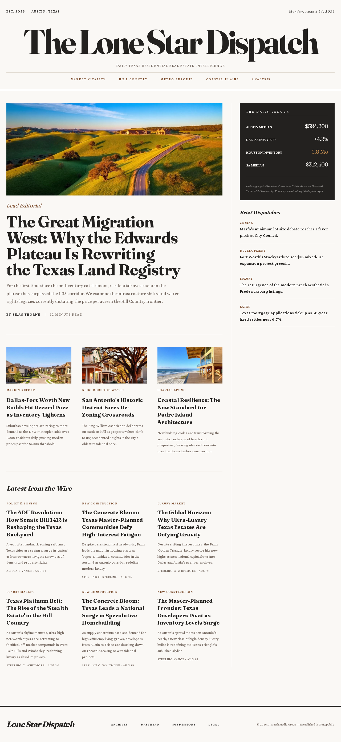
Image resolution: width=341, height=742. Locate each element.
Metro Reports (176, 79)
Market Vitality (88, 79)
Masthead (150, 724)
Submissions (184, 724)
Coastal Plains (222, 79)
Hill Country (133, 79)
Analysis (261, 79)
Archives (119, 724)
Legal (214, 724)
